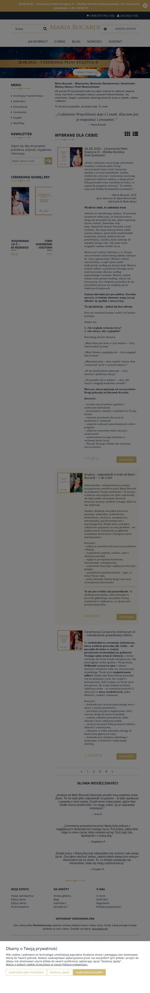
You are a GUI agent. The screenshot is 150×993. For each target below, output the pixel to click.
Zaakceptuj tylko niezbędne (26, 972)
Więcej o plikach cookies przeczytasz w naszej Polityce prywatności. (47, 964)
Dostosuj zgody (60, 972)
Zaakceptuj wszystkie (89, 972)
